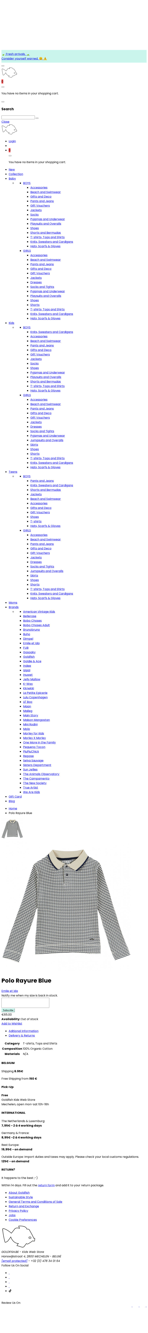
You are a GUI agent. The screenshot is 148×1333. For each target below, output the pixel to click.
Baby (12, 178)
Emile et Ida (31, 643)
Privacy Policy (18, 1211)
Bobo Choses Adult (36, 625)
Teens (13, 472)
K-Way (28, 684)
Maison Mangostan (36, 720)
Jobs (12, 1215)
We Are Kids (31, 792)
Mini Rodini (30, 724)
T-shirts (36, 521)
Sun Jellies (30, 769)
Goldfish (29, 657)
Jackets (36, 210)
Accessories (38, 188)
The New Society (35, 783)
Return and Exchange (24, 1206)
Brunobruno (31, 630)
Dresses (36, 282)
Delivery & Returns (22, 1035)
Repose (28, 756)
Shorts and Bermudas (45, 233)
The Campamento (36, 778)
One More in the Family (39, 742)
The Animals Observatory (41, 774)
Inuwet (28, 675)
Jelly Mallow (31, 679)
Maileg (27, 711)
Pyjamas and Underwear (47, 219)
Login (12, 141)
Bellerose (29, 616)
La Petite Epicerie (35, 693)
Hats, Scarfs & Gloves (45, 246)
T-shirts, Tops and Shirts (47, 237)
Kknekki (28, 688)
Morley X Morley (34, 738)
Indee (27, 666)
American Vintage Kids (39, 612)
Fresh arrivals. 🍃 (17, 54)
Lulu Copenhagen (35, 697)
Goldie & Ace (32, 661)
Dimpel (28, 639)
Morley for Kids (33, 733)
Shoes (34, 228)
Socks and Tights (42, 287)
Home (13, 808)
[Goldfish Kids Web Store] (9, 77)
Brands (14, 607)
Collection (16, 174)
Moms (13, 603)
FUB (26, 648)
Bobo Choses (32, 621)
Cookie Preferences (23, 1220)
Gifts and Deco (40, 197)
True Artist (30, 788)
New (12, 169)
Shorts (35, 305)
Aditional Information (23, 1031)
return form (46, 1185)
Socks (34, 215)
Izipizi (26, 670)
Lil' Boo (27, 702)
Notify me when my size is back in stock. (29, 995)
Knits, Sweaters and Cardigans (51, 242)
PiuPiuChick (31, 751)
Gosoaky (29, 652)
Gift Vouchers (40, 206)
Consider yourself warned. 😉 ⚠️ (24, 58)
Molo (26, 729)
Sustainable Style (21, 1197)
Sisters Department (37, 765)
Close (5, 122)
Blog (12, 801)
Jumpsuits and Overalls (46, 440)
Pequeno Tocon (34, 747)
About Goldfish (19, 1193)
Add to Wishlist (11, 1024)
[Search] (37, 118)
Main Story (30, 715)
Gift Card (15, 797)
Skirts (34, 445)
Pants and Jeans (42, 201)
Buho (26, 634)
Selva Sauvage (33, 760)
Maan (27, 706)
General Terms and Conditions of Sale (35, 1202)
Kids (11, 323)
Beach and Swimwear (45, 192)
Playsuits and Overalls (45, 224)
